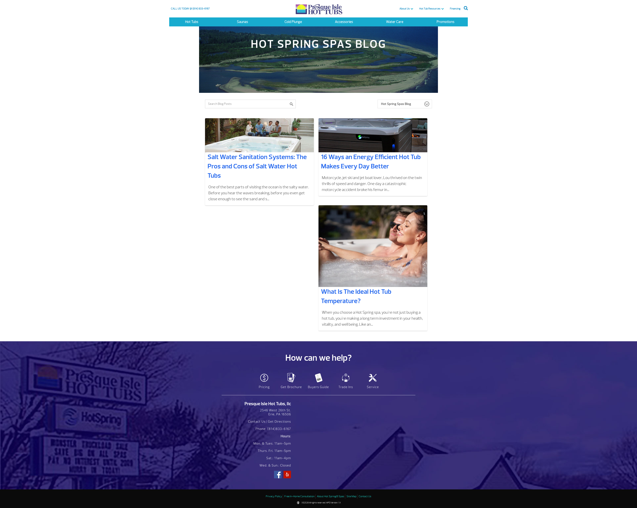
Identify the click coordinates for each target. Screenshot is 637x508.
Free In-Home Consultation (299, 496)
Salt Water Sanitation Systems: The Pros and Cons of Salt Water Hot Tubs (257, 166)
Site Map (351, 496)
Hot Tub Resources (429, 8)
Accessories (344, 22)
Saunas (242, 22)
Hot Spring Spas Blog (396, 104)
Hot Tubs (191, 22)
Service (373, 387)
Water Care (394, 22)
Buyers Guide (318, 387)
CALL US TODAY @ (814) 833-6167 (190, 8)
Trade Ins (345, 387)
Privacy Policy (274, 496)
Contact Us (257, 421)
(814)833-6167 (278, 429)
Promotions (445, 22)
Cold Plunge (293, 22)
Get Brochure (291, 387)
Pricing (264, 387)
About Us (404, 8)
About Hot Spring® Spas (330, 496)
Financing (455, 8)
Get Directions (279, 421)
